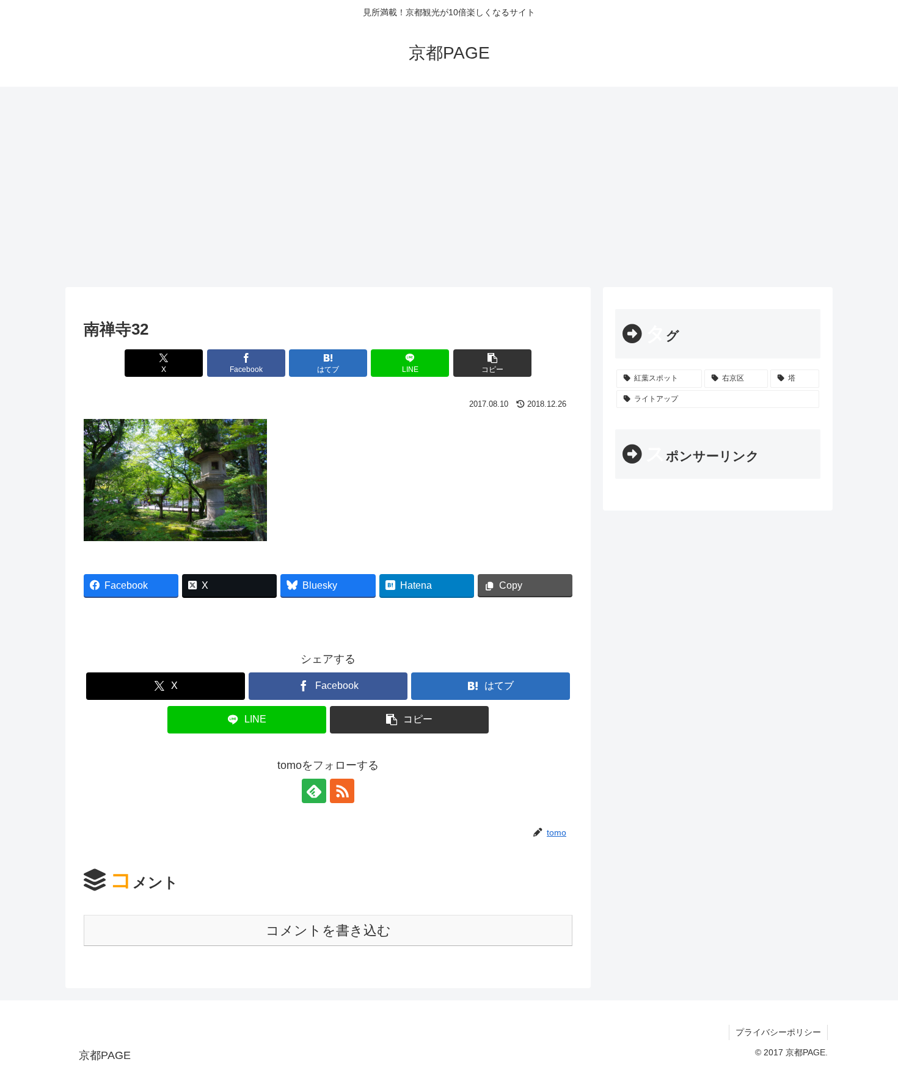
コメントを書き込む (328, 930)
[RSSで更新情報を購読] (342, 791)
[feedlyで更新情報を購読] (314, 791)
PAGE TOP (867, 1028)
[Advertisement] (449, 186)
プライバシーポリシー (778, 1032)
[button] (492, 363)
